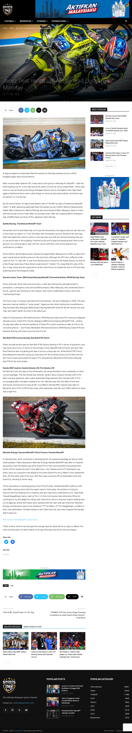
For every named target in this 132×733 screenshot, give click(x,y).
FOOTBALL (9, 21)
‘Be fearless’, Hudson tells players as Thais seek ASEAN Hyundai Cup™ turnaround (71, 654)
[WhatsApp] (32, 110)
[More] (82, 596)
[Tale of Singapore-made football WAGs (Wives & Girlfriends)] (53, 701)
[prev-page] (4, 662)
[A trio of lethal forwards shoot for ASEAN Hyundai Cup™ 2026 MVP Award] (96, 131)
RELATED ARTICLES (12, 627)
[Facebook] (21, 110)
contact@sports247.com (23, 703)
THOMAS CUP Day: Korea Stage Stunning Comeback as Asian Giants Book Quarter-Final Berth (67, 615)
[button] (126, 21)
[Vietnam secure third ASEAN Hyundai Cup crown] (96, 119)
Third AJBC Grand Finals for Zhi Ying (18, 612)
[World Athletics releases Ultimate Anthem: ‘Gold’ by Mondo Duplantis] (120, 254)
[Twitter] (27, 110)
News (21, 75)
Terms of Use (109, 731)
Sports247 (18, 731)
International (13, 75)
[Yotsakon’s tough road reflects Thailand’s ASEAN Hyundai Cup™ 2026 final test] (120, 229)
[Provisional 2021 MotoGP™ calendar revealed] (53, 714)
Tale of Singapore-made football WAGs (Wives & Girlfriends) (70, 700)
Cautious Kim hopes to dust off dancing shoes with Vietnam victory (43, 654)
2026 (11, 28)
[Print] (44, 110)
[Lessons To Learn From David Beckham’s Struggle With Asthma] (53, 689)
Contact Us (120, 731)
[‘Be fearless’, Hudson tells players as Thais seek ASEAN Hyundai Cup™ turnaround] (72, 641)
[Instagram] (12, 710)
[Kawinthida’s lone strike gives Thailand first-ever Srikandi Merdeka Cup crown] (99, 229)
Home (5, 28)
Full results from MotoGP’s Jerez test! (20, 519)
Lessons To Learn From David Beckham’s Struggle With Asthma (72, 688)
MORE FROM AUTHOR (33, 627)
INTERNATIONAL (59, 21)
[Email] (38, 110)
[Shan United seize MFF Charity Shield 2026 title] (15, 641)
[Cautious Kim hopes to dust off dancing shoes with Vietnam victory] (44, 641)
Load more (109, 166)
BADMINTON (25, 21)
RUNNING (41, 21)
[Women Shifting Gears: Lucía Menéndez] (99, 254)
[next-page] (8, 662)
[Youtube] (26, 710)
